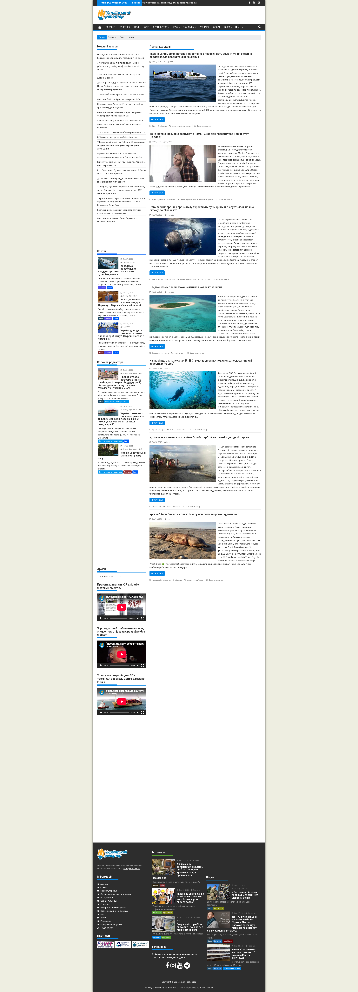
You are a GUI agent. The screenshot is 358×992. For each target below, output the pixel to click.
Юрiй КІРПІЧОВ (128, 262)
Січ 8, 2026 (126, 406)
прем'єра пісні (192, 199)
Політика (124, 27)
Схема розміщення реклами (114, 910)
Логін (103, 917)
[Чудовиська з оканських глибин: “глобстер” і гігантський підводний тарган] (182, 446)
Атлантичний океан (188, 279)
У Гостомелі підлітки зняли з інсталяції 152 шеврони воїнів (166, 2)
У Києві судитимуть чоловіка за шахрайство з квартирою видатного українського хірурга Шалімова (120, 124)
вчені (176, 353)
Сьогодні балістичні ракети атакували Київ (118, 99)
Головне (110, 27)
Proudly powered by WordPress (160, 987)
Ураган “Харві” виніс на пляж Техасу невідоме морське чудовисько (194, 514)
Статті (109, 288)
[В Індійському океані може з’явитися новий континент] (182, 296)
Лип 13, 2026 (127, 292)
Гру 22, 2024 (127, 446)
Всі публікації (106, 897)
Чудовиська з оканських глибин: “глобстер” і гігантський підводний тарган (199, 437)
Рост (168, 368)
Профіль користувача (111, 924)
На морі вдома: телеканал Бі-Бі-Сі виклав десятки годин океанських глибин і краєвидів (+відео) (200, 362)
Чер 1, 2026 (183, 860)
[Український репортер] (100, 26)
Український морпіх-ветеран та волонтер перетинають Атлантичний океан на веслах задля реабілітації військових (201, 55)
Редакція (169, 61)
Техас (200, 580)
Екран (154, 429)
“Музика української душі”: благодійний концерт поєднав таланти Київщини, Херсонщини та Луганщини (121, 145)
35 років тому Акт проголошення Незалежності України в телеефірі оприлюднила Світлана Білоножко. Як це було (121, 201)
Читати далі (157, 119)
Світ (146, 27)
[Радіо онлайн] (236, 27)
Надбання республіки (231, 968)
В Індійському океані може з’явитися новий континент (185, 287)
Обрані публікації (108, 900)
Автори (104, 884)
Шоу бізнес (171, 199)
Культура (204, 27)
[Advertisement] (210, 15)
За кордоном (157, 279)
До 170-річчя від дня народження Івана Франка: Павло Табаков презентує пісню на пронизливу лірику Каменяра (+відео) (121, 86)
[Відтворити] (100, 618)
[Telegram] (187, 967)
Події (137, 27)
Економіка (189, 27)
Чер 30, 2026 (127, 323)
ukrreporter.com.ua (131, 868)
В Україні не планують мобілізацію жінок (117, 137)
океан (188, 126)
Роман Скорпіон (206, 199)
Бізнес (155, 885)
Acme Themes (206, 987)
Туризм (172, 279)
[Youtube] (180, 967)
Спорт (216, 27)
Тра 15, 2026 (184, 890)
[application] (121, 607)
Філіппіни (176, 506)
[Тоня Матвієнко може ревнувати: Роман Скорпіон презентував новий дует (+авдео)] (182, 146)
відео (179, 429)
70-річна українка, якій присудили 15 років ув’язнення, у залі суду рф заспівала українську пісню (120, 66)
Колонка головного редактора (116, 401)
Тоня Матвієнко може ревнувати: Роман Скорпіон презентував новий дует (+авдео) (199, 135)
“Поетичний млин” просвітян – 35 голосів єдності (121, 94)
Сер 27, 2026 (127, 259)
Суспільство (160, 27)
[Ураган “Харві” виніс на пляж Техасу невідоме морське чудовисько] (182, 523)
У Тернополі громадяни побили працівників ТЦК (121, 132)
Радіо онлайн (107, 927)
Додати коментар (203, 126)
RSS (102, 914)
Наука (175, 27)
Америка (155, 580)
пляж (195, 580)
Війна (154, 126)
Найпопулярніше (108, 890)
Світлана (195, 860)
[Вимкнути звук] (138, 618)
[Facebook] (168, 967)
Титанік (207, 279)
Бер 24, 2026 (127, 370)
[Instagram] (173, 967)
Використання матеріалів (113, 907)
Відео (227, 27)
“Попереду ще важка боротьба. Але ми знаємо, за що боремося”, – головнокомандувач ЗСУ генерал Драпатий (121, 190)
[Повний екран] (142, 618)
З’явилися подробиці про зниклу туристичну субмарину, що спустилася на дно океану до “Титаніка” (201, 208)
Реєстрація (105, 920)
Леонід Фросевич (129, 296)
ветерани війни (178, 126)
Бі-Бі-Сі (173, 429)
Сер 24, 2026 (239, 946)
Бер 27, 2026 (184, 917)
